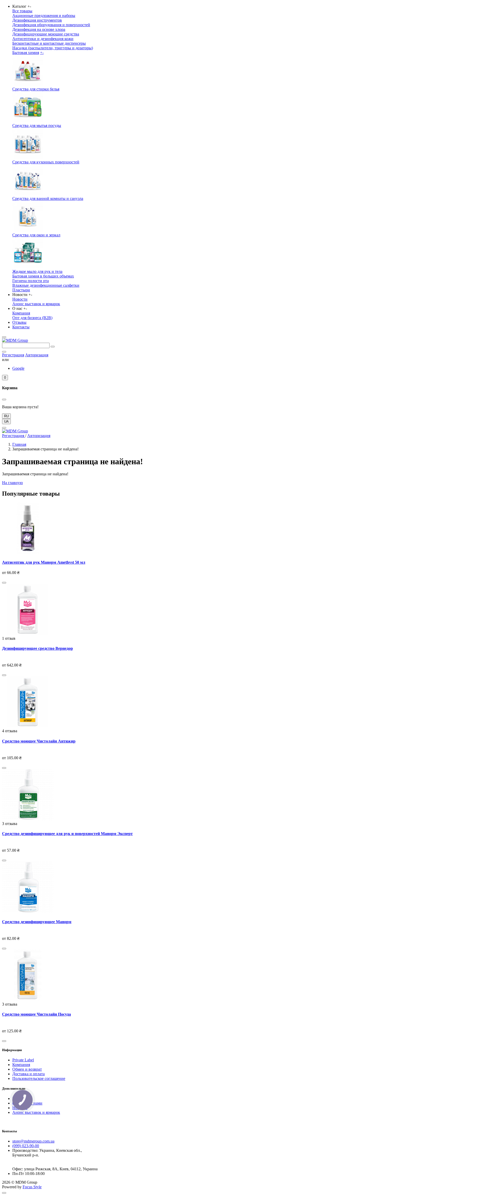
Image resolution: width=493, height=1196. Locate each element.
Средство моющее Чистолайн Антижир (38, 741)
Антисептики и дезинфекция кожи (42, 38)
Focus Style (32, 1187)
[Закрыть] (4, 399)
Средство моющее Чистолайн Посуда (36, 1014)
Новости (19, 299)
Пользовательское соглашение (38, 1078)
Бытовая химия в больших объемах (43, 276)
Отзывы (19, 322)
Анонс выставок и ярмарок (36, 304)
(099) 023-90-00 (25, 1146)
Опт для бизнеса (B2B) (32, 318)
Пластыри (21, 290)
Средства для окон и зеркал (36, 235)
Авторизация (36, 355)
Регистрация (13, 355)
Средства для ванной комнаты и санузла (47, 198)
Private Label (23, 1060)
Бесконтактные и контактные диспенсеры (49, 43)
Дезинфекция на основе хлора (38, 29)
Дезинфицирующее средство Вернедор (37, 648)
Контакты (21, 327)
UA (6, 421)
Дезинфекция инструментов (37, 20)
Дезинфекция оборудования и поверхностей (51, 25)
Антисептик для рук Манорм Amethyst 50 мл (43, 562)
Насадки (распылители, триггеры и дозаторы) (52, 48)
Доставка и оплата (28, 1074)
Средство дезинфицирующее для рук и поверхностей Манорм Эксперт (67, 833)
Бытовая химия (25, 52)
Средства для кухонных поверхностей (45, 162)
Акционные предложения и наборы (43, 15)
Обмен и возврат (27, 1069)
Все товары (22, 11)
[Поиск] (53, 346)
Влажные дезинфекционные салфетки (45, 285)
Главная (19, 444)
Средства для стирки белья (35, 89)
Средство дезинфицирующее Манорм (36, 922)
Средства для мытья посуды (36, 125)
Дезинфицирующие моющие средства (45, 34)
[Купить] (4, 582)
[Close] (4, 428)
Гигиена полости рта (30, 281)
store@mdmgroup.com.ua (33, 1141)
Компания (21, 313)
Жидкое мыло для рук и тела (37, 271)
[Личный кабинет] (4, 352)
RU (6, 416)
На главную (12, 482)
